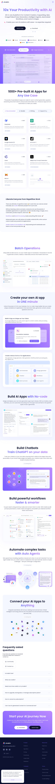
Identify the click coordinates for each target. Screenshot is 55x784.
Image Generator (38, 50)
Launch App (20, 28)
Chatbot (24, 50)
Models (23, 111)
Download (35, 28)
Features (26, 746)
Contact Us (26, 772)
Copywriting (43, 111)
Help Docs (44, 746)
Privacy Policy (45, 769)
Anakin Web (26, 758)
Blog (43, 749)
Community (44, 752)
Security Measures (46, 775)
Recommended (10, 111)
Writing (32, 111)
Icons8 (43, 758)
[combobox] (7, 753)
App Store (26, 749)
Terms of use (45, 772)
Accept (12, 779)
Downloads (26, 755)
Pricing (25, 752)
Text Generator (11, 50)
